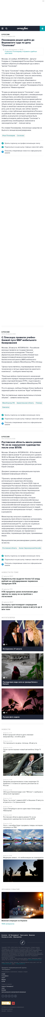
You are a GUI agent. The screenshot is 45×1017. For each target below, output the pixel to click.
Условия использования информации (13, 1007)
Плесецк (39, 403)
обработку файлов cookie (34, 959)
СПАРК (3, 974)
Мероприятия (17, 937)
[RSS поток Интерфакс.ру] (12, 996)
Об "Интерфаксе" (13, 935)
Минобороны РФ (8, 403)
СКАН (3, 988)
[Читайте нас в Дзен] (3, 996)
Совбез (32, 248)
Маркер (4, 979)
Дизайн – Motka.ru (7, 1011)
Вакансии (32, 935)
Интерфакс (22, 28)
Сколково (20, 135)
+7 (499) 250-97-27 (20, 963)
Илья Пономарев (8, 135)
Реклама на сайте (7, 937)
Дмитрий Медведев (9, 248)
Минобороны (23, 248)
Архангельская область (25, 403)
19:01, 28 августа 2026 (8, 439)
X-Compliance (5, 976)
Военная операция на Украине (14, 921)
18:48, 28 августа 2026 (9, 167)
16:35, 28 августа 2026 (9, 334)
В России (6, 35)
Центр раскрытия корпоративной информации (14, 992)
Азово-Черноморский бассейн (30, 548)
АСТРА (3, 981)
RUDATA (4, 990)
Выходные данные (7, 1009)
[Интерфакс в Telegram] (6, 996)
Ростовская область (9, 548)
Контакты (4, 935)
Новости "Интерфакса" (8, 986)
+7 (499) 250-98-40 (6, 963)
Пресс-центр (24, 935)
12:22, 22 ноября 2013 (8, 36)
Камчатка (5, 407)
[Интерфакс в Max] (15, 996)
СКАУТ (3, 977)
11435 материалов (8, 924)
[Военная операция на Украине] (22, 918)
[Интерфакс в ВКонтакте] (9, 996)
